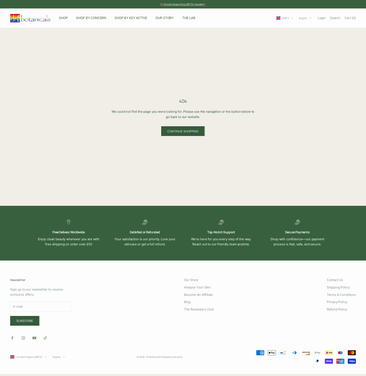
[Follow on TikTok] (45, 338)
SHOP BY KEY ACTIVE (131, 18)
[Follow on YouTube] (34, 338)
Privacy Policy (337, 302)
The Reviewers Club (199, 309)
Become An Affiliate (198, 295)
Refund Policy (337, 309)
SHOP (63, 18)
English (303, 18)
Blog (187, 302)
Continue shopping (182, 131)
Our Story (191, 280)
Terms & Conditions (341, 295)
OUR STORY (164, 18)
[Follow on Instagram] (23, 338)
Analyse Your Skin (197, 287)
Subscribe (24, 321)
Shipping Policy (338, 287)
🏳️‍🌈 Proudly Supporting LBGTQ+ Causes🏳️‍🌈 (183, 4)
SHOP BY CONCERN (91, 18)
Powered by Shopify (171, 356)
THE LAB (188, 18)
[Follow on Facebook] (12, 338)
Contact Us (335, 280)
